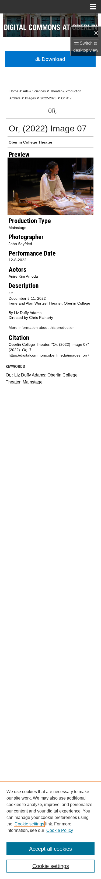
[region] (50, 830)
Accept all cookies (50, 849)
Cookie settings (29, 824)
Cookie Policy (59, 830)
